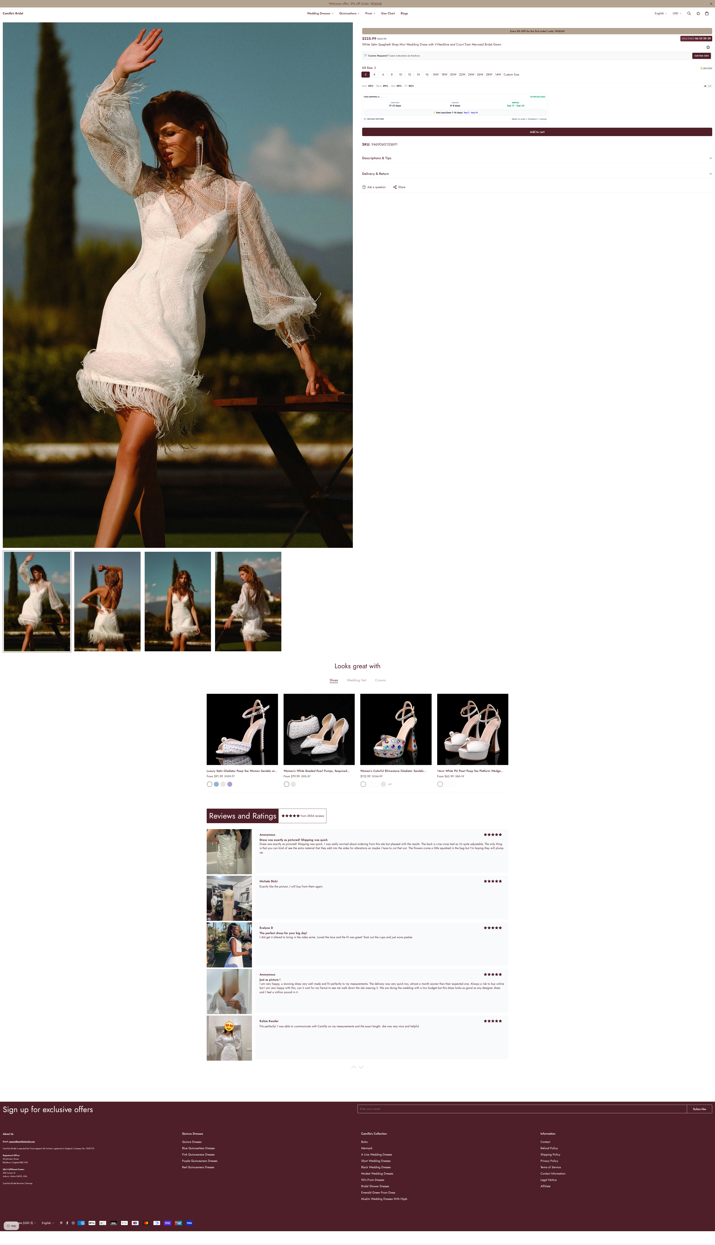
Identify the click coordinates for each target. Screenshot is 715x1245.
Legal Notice (549, 1180)
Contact (545, 1142)
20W (453, 74)
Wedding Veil (356, 680)
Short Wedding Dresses (375, 1161)
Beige (223, 784)
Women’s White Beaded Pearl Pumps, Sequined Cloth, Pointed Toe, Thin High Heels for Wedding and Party (319, 771)
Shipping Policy (550, 1154)
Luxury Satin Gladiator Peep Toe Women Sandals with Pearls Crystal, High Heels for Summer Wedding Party (242, 771)
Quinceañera (347, 13)
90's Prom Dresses (372, 1180)
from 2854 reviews (312, 816)
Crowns (380, 680)
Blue (216, 784)
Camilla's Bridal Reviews (13, 1183)
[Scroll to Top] (707, 1224)
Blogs (404, 13)
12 (409, 74)
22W (462, 74)
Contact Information (553, 1173)
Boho (364, 1142)
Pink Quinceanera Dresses (198, 1154)
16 (426, 74)
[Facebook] (67, 1223)
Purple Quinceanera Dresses (199, 1161)
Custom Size (702, 55)
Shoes (334, 680)
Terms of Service (551, 1167)
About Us (8, 1134)
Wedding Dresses (318, 13)
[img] (291, 816)
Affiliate (545, 1186)
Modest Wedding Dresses (377, 1173)
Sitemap (28, 1183)
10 (400, 74)
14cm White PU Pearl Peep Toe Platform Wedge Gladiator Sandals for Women (469, 771)
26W (480, 74)
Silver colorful (370, 784)
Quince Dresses (191, 1142)
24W (471, 74)
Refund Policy (549, 1148)
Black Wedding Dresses (376, 1167)
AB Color (363, 784)
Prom (368, 13)
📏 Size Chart (706, 68)
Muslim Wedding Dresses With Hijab (384, 1199)
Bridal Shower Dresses (375, 1186)
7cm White (440, 784)
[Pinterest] (61, 1223)
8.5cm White (446, 784)
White (209, 784)
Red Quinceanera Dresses (198, 1167)
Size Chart (388, 13)
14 (418, 74)
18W (444, 74)
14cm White (453, 784)
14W (498, 74)
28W (489, 74)
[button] (707, 13)
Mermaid (366, 1148)
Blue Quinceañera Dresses (198, 1148)
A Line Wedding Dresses (376, 1154)
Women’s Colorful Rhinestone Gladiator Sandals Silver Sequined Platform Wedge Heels (392, 771)
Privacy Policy (549, 1161)
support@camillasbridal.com (22, 1141)
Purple (229, 784)
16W (436, 74)
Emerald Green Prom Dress (378, 1192)
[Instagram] (73, 1223)
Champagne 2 (376, 784)
